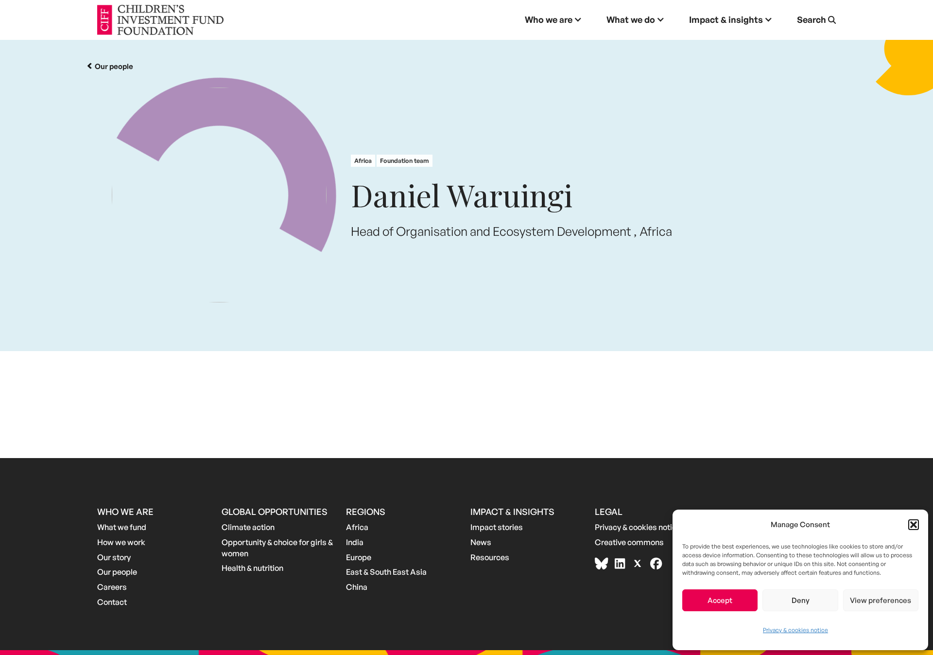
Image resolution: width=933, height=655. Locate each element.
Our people (117, 572)
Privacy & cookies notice (795, 630)
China (356, 587)
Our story (114, 557)
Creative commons (629, 542)
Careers (112, 587)
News (480, 542)
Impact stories (496, 527)
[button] (913, 525)
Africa (357, 527)
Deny (801, 600)
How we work (121, 542)
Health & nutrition (252, 568)
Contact (112, 602)
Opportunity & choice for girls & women (277, 547)
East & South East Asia (386, 572)
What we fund (121, 527)
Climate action (248, 527)
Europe (358, 557)
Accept (720, 600)
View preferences (880, 600)
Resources (489, 557)
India (354, 542)
